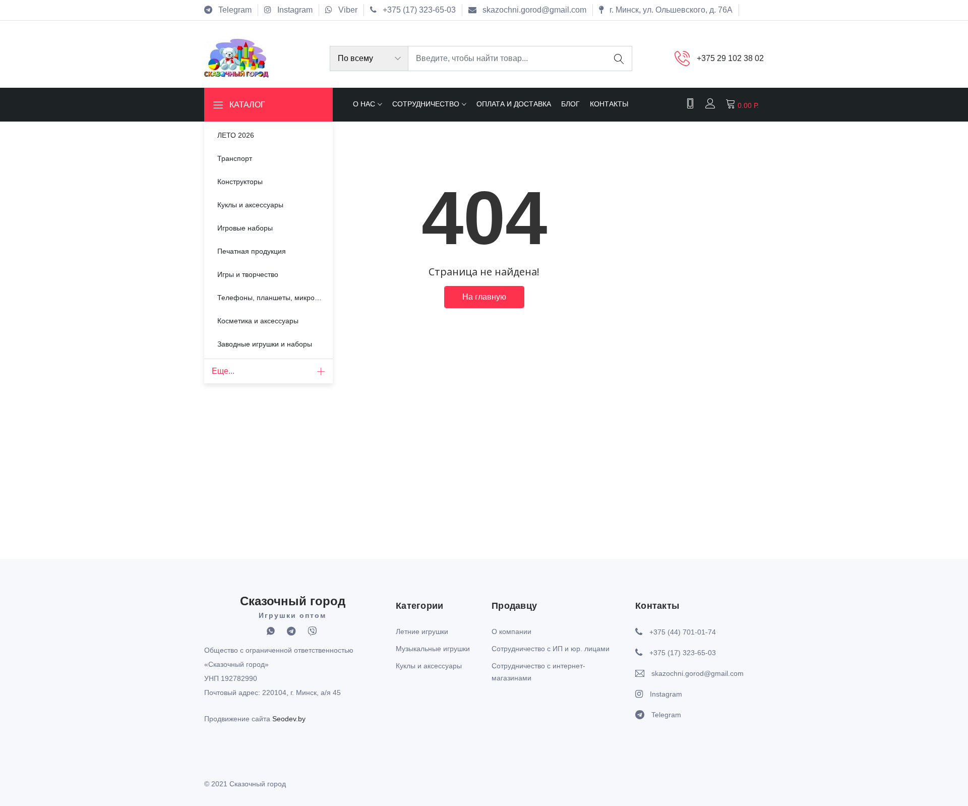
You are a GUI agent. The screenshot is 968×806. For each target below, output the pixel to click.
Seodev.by (289, 719)
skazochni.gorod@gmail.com (697, 673)
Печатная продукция (251, 251)
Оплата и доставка (513, 104)
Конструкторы (240, 182)
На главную (484, 297)
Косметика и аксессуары (257, 321)
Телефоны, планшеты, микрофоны (275, 298)
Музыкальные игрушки (433, 649)
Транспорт (234, 158)
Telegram (666, 715)
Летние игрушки (422, 631)
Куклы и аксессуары (250, 205)
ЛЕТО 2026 (235, 135)
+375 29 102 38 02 (730, 58)
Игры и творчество (247, 274)
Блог (570, 104)
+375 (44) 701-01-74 (682, 632)
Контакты (609, 104)
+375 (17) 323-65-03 (682, 653)
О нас (364, 104)
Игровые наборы (245, 228)
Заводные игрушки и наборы (264, 344)
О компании (511, 631)
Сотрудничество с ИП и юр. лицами (551, 649)
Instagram (666, 694)
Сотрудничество (425, 104)
